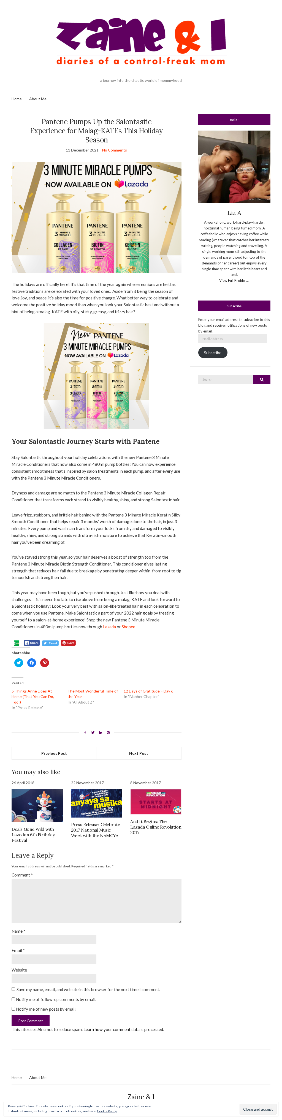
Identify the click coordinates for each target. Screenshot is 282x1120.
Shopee (128, 626)
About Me (38, 98)
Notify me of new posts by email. (46, 1009)
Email (18, 950)
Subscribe (212, 352)
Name (18, 931)
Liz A (234, 213)
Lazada (109, 626)
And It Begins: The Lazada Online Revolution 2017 (155, 827)
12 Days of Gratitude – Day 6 (148, 691)
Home (17, 98)
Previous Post (54, 753)
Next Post (138, 753)
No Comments (114, 150)
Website (19, 969)
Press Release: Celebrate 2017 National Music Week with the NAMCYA (95, 830)
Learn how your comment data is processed (123, 1029)
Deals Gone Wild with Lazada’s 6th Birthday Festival (33, 834)
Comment (22, 874)
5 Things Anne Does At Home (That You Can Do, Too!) (33, 696)
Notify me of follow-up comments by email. (56, 999)
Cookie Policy (107, 1111)
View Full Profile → (234, 280)
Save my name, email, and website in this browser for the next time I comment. (88, 989)
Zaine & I (141, 1097)
